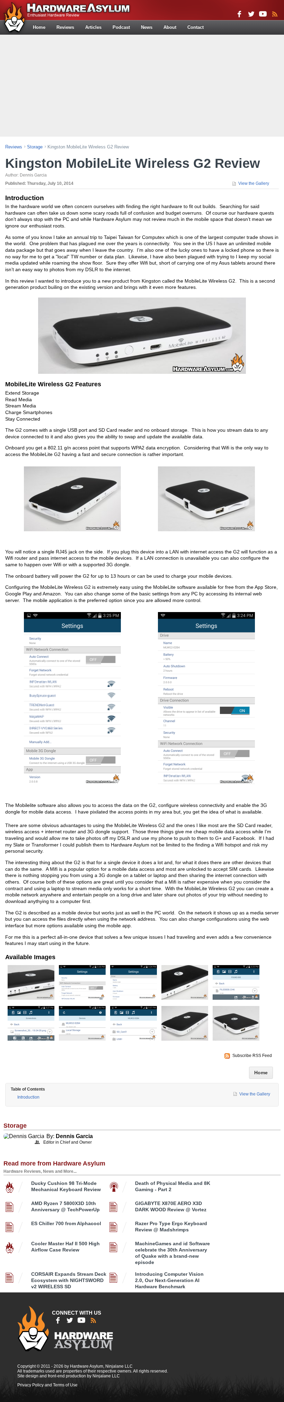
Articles (93, 27)
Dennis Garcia (74, 1136)
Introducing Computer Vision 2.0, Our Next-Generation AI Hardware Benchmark (169, 1280)
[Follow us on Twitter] (251, 13)
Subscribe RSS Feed (252, 1055)
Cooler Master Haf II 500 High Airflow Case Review (65, 1247)
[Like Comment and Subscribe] (263, 13)
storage (35, 146)
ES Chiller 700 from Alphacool (66, 1223)
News (146, 27)
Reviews (65, 27)
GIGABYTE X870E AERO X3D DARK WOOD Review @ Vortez (170, 1206)
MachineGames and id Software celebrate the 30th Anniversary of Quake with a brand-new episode (172, 1253)
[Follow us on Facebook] (239, 13)
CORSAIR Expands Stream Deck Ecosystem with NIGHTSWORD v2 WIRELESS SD (68, 1280)
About (169, 27)
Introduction (28, 1097)
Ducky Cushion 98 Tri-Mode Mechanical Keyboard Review (66, 1186)
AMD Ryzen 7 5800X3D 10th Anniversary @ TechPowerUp (65, 1206)
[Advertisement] (143, 85)
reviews (13, 146)
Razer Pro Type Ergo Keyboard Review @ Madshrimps (171, 1226)
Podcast (121, 27)
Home (39, 27)
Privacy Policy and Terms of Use (47, 1385)
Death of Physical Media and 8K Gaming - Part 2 (172, 1186)
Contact (195, 27)
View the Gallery (253, 183)
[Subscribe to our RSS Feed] (275, 13)
